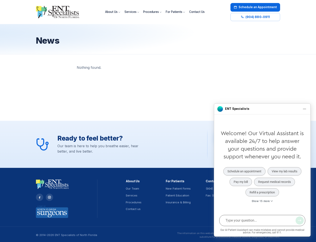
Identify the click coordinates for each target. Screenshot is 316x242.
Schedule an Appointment (258, 7)
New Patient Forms (178, 188)
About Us (111, 12)
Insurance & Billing (178, 202)
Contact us (133, 209)
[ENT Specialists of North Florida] (57, 12)
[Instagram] (49, 197)
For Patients (174, 12)
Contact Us (197, 12)
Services (130, 12)
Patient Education (177, 195)
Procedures (151, 12)
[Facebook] (39, 197)
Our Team (132, 188)
